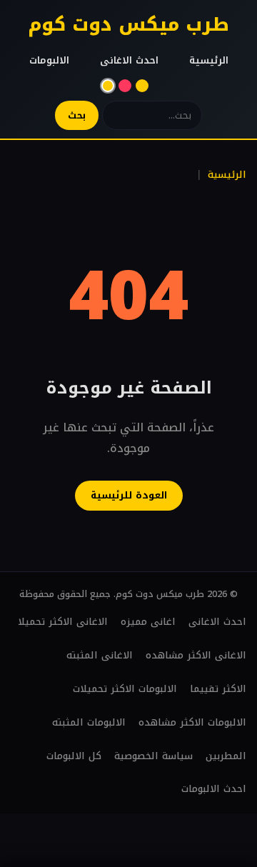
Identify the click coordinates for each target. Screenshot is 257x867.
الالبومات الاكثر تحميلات (125, 689)
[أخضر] (142, 85)
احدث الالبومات (213, 789)
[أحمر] (125, 85)
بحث (77, 115)
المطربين (226, 756)
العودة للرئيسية (129, 495)
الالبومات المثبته (89, 722)
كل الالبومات (73, 756)
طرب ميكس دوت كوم (128, 24)
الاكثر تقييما (218, 689)
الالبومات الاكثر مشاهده (192, 722)
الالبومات (49, 60)
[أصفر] (107, 85)
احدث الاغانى (129, 60)
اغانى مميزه (148, 622)
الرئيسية (208, 60)
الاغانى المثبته (99, 655)
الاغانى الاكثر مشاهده (196, 655)
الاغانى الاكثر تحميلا (63, 622)
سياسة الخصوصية (153, 756)
